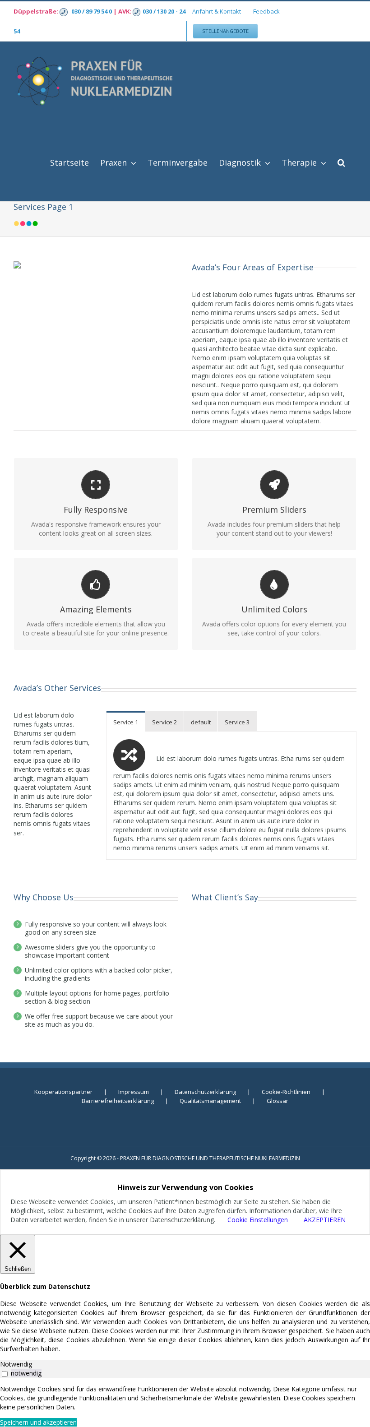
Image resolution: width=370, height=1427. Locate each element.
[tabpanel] (185, 1398)
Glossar (277, 1101)
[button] (341, 161)
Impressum (133, 1092)
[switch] (5, 1374)
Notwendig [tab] (16, 1364)
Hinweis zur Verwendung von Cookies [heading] (185, 1187)
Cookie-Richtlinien (286, 1092)
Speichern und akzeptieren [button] (38, 1422)
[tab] (125, 721)
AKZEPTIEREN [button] (325, 1219)
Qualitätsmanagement (210, 1101)
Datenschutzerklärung (205, 1092)
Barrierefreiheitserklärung (118, 1101)
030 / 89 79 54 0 (91, 11)
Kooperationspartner (63, 1092)
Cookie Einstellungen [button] (257, 1219)
